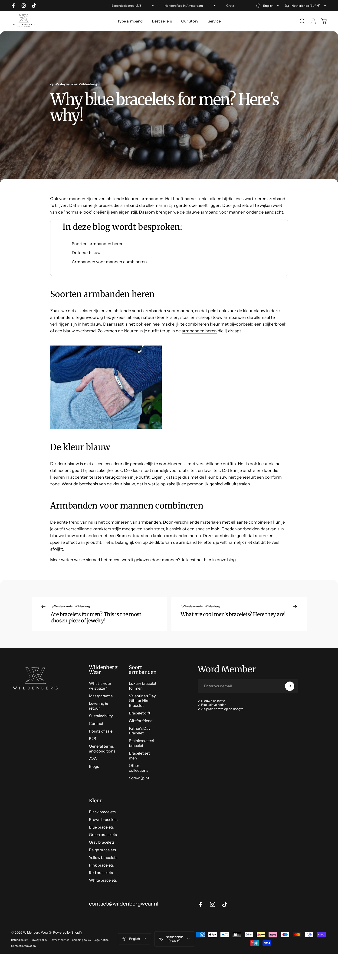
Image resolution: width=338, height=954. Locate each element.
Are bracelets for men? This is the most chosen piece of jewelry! (96, 617)
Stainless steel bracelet (141, 743)
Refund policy (19, 939)
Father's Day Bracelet (140, 731)
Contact (96, 723)
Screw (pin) (139, 778)
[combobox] (268, 5)
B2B (92, 738)
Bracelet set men (139, 755)
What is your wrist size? (100, 686)
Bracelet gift (139, 713)
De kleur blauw (86, 252)
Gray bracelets (102, 842)
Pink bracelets (101, 865)
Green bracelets (103, 834)
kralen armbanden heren (177, 535)
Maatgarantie (101, 696)
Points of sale (100, 731)
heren (210, 330)
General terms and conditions (102, 748)
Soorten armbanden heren (98, 243)
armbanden (193, 330)
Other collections (138, 768)
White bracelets (103, 880)
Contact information (23, 946)
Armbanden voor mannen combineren (109, 261)
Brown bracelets (103, 819)
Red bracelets (101, 872)
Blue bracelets (101, 827)
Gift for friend (141, 720)
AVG (93, 758)
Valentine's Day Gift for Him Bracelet (142, 701)
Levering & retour (98, 706)
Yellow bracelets (103, 857)
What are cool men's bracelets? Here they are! (233, 614)
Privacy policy (39, 939)
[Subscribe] (289, 686)
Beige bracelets (102, 850)
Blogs (94, 766)
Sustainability (101, 716)
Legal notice (101, 939)
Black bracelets (102, 812)
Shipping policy (81, 939)
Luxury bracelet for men (142, 686)
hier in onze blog (220, 559)
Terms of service (59, 939)
